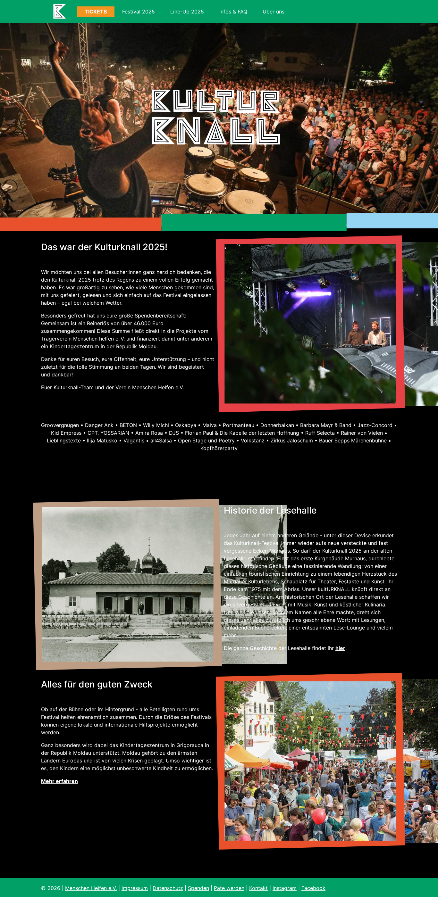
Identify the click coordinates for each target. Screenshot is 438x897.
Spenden (198, 888)
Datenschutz (168, 888)
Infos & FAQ (233, 11)
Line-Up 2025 (187, 11)
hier (340, 648)
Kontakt (258, 888)
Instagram (285, 888)
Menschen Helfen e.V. (91, 888)
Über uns (273, 11)
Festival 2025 (138, 11)
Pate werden (229, 888)
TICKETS (96, 11)
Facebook (313, 888)
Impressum (135, 888)
